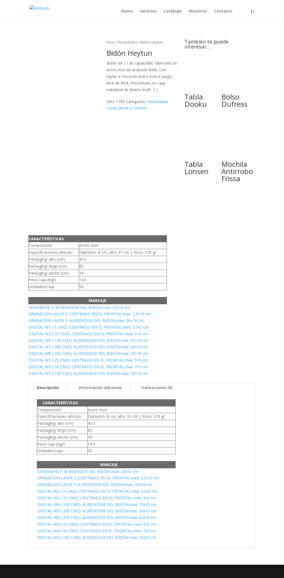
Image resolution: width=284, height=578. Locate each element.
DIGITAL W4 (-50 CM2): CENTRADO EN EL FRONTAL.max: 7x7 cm (96, 530)
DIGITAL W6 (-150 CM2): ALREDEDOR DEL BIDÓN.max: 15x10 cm (96, 504)
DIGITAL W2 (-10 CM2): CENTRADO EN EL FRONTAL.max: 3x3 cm (96, 497)
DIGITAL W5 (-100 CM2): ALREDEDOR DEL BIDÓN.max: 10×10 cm (88, 373)
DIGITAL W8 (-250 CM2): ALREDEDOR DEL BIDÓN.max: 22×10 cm (88, 353)
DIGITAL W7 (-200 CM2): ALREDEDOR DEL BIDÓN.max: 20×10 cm (88, 346)
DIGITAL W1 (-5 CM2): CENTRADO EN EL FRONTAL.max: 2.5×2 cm (89, 327)
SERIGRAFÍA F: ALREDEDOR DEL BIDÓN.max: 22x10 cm (87, 471)
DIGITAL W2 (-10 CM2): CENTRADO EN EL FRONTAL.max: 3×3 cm (88, 333)
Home (127, 11)
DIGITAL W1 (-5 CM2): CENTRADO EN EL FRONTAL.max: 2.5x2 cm (97, 491)
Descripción (48, 387)
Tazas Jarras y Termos (126, 108)
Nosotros (198, 11)
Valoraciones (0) (156, 387)
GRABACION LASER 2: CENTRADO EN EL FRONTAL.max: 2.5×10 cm (90, 313)
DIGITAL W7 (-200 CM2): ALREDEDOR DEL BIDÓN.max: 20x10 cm (96, 510)
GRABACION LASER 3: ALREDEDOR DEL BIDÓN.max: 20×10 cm (86, 320)
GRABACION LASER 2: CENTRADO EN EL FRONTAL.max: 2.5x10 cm (98, 477)
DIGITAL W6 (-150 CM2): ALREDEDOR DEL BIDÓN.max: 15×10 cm (88, 340)
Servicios (148, 11)
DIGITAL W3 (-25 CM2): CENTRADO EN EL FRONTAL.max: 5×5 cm (88, 360)
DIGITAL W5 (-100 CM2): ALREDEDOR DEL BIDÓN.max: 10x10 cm (96, 537)
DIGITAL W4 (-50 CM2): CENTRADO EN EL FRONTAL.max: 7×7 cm (88, 366)
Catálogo (173, 11)
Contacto (223, 11)
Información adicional (100, 387)
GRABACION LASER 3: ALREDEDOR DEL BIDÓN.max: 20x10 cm (94, 484)
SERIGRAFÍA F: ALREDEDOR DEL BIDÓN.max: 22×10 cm (79, 307)
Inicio (110, 42)
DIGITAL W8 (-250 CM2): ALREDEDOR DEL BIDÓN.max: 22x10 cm (96, 517)
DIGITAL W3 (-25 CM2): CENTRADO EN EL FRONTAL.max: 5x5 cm (96, 524)
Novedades (127, 42)
